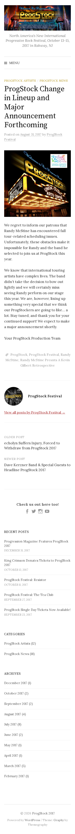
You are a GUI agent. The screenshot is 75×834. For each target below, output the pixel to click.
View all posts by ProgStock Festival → (34, 412)
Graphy (59, 820)
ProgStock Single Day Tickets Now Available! (37, 610)
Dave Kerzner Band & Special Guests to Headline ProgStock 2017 (37, 467)
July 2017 (10, 724)
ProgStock (18, 354)
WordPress (32, 820)
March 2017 (12, 766)
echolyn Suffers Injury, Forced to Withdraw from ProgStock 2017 (32, 445)
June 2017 (11, 735)
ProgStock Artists (20, 81)
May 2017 (11, 745)
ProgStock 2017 (43, 813)
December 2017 (15, 683)
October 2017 (14, 693)
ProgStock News (54, 81)
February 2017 (14, 776)
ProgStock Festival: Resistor (25, 580)
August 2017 (12, 714)
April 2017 (11, 755)
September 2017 (16, 704)
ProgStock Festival (44, 354)
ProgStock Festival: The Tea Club (28, 595)
